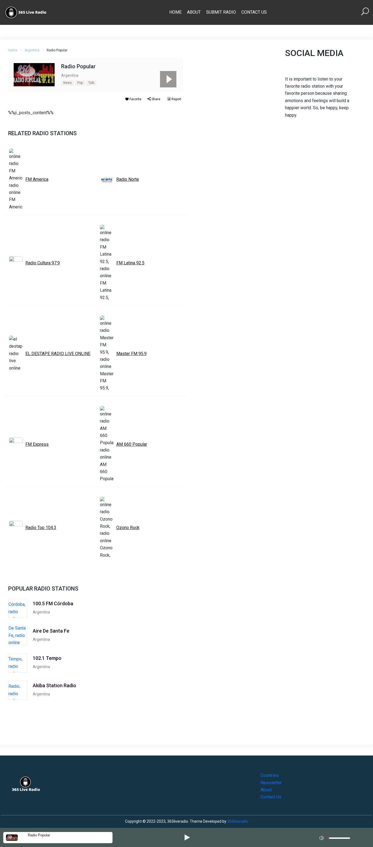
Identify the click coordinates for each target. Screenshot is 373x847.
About (194, 12)
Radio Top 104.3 (40, 527)
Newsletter (271, 782)
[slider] (339, 839)
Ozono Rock (128, 527)
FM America (36, 179)
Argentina (32, 50)
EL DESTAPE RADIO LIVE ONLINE (57, 353)
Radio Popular (39, 835)
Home (175, 12)
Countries (269, 775)
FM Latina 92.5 (130, 262)
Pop (80, 83)
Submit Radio (221, 12)
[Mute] (322, 837)
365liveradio (237, 821)
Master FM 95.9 (131, 353)
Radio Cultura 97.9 (42, 262)
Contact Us (254, 12)
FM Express (37, 444)
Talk (91, 83)
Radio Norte (127, 179)
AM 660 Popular (131, 444)
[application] (336, 837)
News (67, 83)
